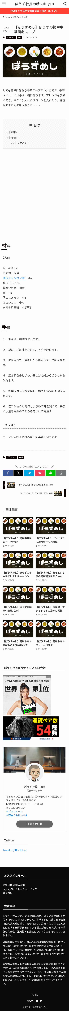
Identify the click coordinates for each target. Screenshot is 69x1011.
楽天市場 (7, 893)
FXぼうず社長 (34, 824)
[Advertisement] (34, 194)
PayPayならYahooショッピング (20, 889)
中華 (20, 37)
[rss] (36, 994)
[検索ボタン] (65, 4)
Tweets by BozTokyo (14, 850)
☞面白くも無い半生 (17, 815)
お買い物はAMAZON (14, 885)
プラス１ (22, 142)
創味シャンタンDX (14, 278)
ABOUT (30, 1000)
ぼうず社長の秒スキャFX (34, 4)
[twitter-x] (32, 994)
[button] (8, 473)
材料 (14, 132)
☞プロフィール (14, 811)
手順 (14, 138)
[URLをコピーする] (61, 473)
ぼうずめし (10, 37)
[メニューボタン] (4, 4)
